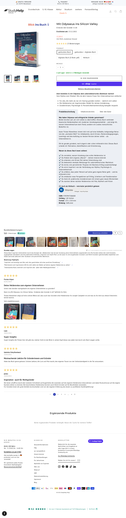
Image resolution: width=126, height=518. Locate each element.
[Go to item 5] (52, 242)
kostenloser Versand (70, 39)
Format (60, 48)
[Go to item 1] (10, 242)
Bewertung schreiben (100, 233)
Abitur (59, 9)
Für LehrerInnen (39, 460)
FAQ (35, 448)
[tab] (67, 111)
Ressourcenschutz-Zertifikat (12, 467)
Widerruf (37, 470)
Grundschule (34, 9)
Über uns (37, 467)
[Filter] (115, 233)
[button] (62, 43)
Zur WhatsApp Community (66, 456)
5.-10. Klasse (48, 9)
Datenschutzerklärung (41, 476)
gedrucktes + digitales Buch (85, 52)
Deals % (63, 13)
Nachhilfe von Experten (41, 463)
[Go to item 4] (41, 242)
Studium (68, 9)
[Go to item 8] (84, 242)
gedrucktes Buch (64, 52)
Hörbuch (86, 58)
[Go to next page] (75, 394)
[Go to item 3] (31, 242)
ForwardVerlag (91, 9)
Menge (60, 64)
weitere (78, 9)
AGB (35, 473)
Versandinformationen (41, 445)
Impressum (37, 479)
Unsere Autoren (39, 454)
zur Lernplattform (39, 451)
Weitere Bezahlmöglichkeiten (89, 89)
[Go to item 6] (63, 242)
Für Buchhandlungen (40, 457)
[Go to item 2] (20, 242)
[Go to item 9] (95, 242)
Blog (35, 482)
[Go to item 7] (73, 242)
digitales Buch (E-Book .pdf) (68, 58)
